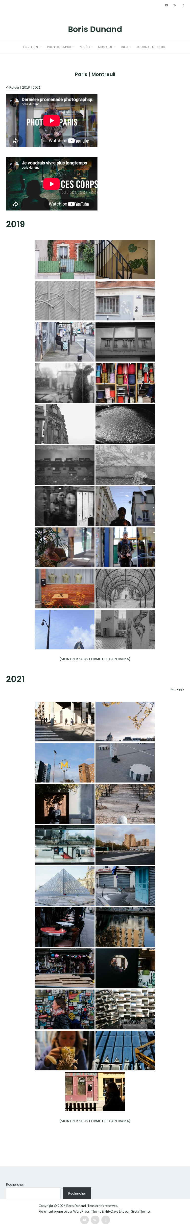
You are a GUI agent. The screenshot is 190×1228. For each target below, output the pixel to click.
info (124, 47)
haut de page (177, 689)
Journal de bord (152, 47)
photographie (59, 47)
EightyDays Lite (113, 1211)
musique (105, 47)
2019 (26, 87)
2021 (37, 87)
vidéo (85, 47)
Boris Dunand (95, 29)
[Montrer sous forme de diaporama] (95, 659)
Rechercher (15, 1184)
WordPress (81, 1211)
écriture (31, 47)
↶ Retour (12, 87)
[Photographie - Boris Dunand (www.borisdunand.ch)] (65, 260)
